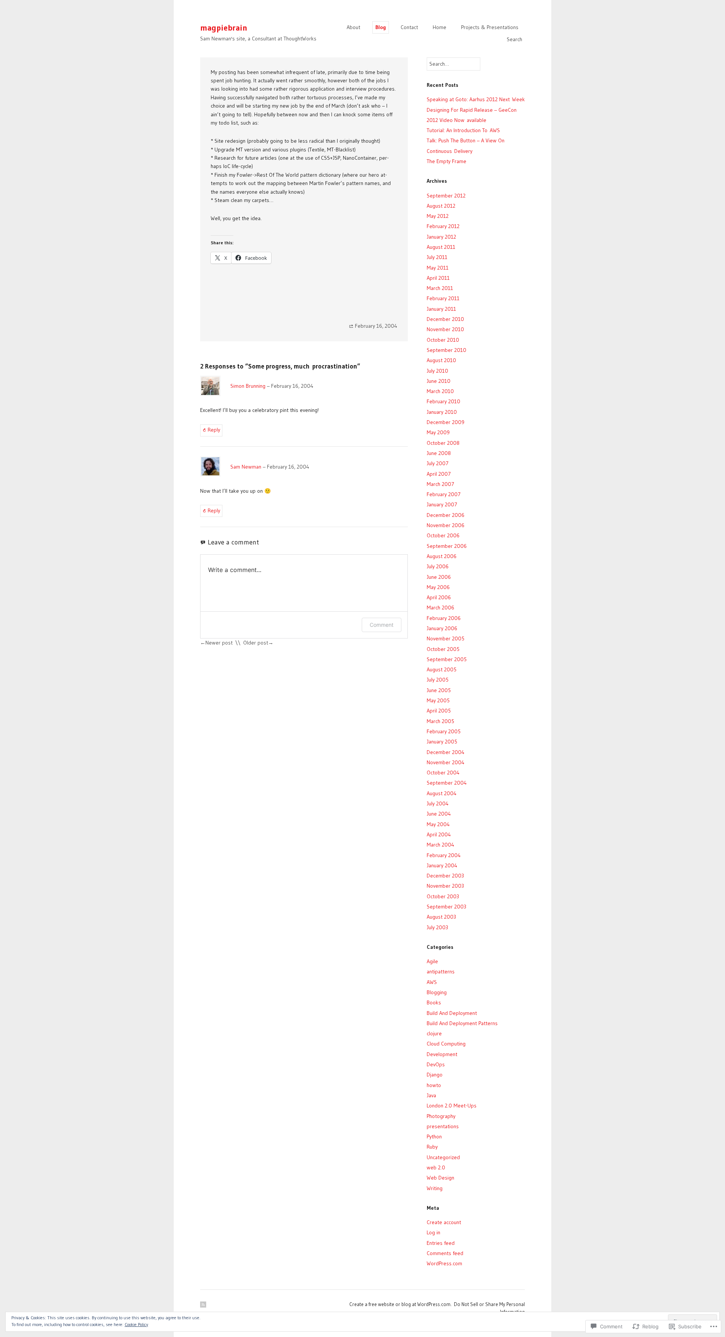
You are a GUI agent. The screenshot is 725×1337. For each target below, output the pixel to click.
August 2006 (442, 556)
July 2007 (438, 463)
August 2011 (441, 247)
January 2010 (442, 412)
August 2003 (441, 916)
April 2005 (439, 710)
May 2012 (438, 216)
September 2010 (446, 350)
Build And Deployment (452, 1013)
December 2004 (445, 752)
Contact (409, 27)
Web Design (440, 1177)
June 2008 (439, 453)
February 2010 (443, 401)
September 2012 (446, 195)
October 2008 (443, 442)
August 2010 (441, 360)
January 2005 (442, 741)
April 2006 (439, 597)
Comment (381, 624)
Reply (214, 429)
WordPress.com (444, 1263)
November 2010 (445, 329)
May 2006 (438, 587)
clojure (434, 1033)
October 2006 (443, 535)
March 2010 (440, 391)
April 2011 (438, 277)
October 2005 (443, 649)
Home (439, 27)
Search (514, 39)
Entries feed (441, 1243)
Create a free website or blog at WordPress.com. (400, 1304)
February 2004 (444, 855)
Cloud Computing (446, 1043)
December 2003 (445, 875)
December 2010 (445, 319)
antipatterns (441, 971)
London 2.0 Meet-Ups (452, 1105)
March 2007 (440, 484)
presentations (443, 1126)
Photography (441, 1116)
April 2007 (439, 473)
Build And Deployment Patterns (462, 1023)
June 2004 (439, 813)
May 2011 (438, 267)
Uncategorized (443, 1157)
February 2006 (444, 618)
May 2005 (438, 700)
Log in (433, 1232)
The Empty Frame (446, 161)
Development (442, 1054)
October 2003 (443, 896)
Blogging (437, 992)
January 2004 (442, 865)
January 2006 (442, 628)
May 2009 (438, 432)
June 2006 (439, 577)
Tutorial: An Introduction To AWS (463, 130)
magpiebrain (223, 28)
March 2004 (440, 844)
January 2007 (442, 504)
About (353, 27)
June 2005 (439, 690)
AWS (432, 982)
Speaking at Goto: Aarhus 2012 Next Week (476, 99)
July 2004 (438, 803)
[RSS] (203, 1305)
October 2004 (443, 772)
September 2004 (447, 782)
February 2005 (444, 731)
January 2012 (441, 236)
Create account (444, 1222)
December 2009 (445, 422)
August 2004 (442, 793)
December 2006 (445, 515)
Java (431, 1095)
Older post (255, 642)
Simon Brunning (247, 385)
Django (435, 1074)
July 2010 (437, 370)
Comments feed (445, 1253)
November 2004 (445, 762)
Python (434, 1136)
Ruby (432, 1146)
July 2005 (438, 679)
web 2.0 (436, 1167)
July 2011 (437, 257)
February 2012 (443, 226)
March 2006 (440, 607)
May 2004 (438, 824)
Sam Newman (245, 466)
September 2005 (447, 659)
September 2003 (446, 906)
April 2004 (439, 834)
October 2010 (443, 339)
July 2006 (438, 566)
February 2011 (443, 298)
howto (434, 1085)
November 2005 (445, 638)
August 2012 (441, 205)
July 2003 (437, 927)
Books (434, 1002)
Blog (380, 27)
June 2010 (438, 381)
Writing (435, 1188)
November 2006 (445, 525)
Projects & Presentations (489, 27)
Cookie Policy (136, 1324)
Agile (432, 961)
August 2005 (442, 669)
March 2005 (440, 721)
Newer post (219, 642)
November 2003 (445, 885)
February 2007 (444, 494)
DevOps (436, 1064)
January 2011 (441, 308)
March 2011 (440, 288)
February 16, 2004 (292, 385)
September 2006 (447, 546)
